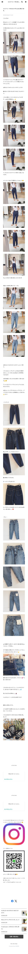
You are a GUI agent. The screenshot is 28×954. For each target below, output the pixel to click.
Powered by (12, 946)
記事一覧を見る (14, 936)
